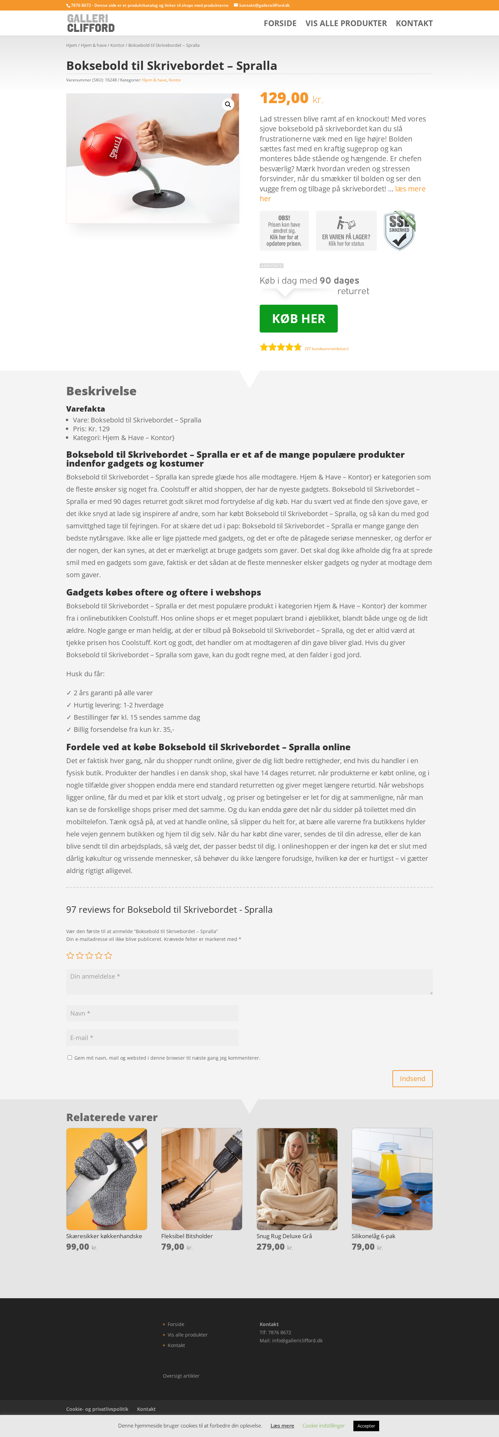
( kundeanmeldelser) (327, 349)
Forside (280, 25)
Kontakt (414, 25)
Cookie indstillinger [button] (323, 1425)
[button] (228, 104)
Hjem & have (94, 45)
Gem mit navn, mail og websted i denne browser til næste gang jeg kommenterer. (167, 1058)
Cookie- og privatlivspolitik (97, 1409)
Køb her (299, 318)
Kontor (117, 45)
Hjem (71, 45)
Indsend (412, 1078)
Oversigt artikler (181, 1376)
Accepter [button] (366, 1426)
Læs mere (282, 1425)
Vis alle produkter (346, 25)
